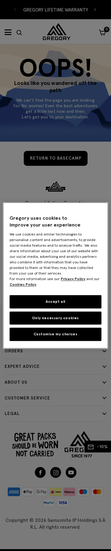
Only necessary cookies (55, 317)
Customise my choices (56, 334)
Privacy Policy (73, 278)
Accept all (55, 301)
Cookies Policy (23, 284)
